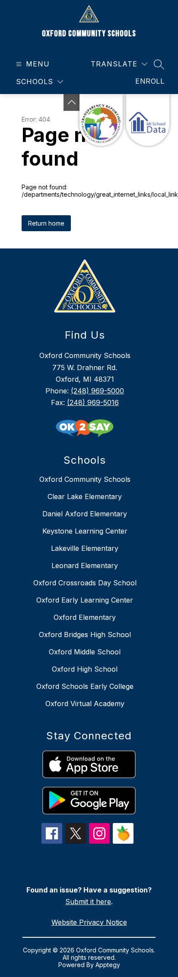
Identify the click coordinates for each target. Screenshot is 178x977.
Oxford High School (85, 669)
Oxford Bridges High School (85, 634)
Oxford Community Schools (84, 479)
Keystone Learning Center (84, 531)
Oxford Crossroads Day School (85, 582)
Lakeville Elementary (84, 548)
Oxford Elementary (85, 617)
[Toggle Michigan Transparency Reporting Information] (72, 102)
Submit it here (88, 901)
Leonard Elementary (84, 565)
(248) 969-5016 (93, 402)
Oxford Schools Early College (85, 686)
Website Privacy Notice (89, 922)
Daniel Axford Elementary (84, 513)
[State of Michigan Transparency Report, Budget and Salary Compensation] (101, 120)
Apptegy (107, 964)
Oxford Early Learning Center (84, 600)
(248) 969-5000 (97, 390)
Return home (46, 223)
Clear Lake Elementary (85, 496)
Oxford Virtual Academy (84, 703)
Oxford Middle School (85, 651)
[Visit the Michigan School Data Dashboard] (147, 120)
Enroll (149, 81)
